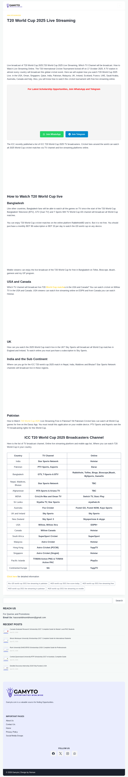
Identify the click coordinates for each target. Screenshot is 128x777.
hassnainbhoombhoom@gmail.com (29, 617)
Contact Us (10, 724)
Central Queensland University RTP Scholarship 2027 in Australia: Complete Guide (38, 657)
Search (119, 600)
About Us (10, 721)
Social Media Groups (14, 736)
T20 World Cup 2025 (30, 421)
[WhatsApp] (74, 753)
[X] (60, 753)
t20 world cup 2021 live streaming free (98, 583)
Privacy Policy (12, 732)
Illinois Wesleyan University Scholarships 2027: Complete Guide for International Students (40, 638)
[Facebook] (53, 753)
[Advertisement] (64, 45)
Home (8, 728)
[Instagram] (67, 753)
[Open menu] (119, 6)
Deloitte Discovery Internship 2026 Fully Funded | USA (28, 666)
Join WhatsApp (53, 134)
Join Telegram (78, 134)
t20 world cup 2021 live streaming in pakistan (26, 589)
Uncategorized (14, 15)
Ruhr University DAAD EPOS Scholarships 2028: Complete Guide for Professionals (38, 647)
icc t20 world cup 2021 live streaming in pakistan (27, 583)
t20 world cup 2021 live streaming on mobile (66, 589)
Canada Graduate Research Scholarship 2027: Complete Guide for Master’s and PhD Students (42, 629)
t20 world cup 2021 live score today (65, 583)
